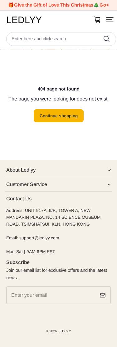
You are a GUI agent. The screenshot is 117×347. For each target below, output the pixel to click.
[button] (110, 19)
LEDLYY (64, 331)
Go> (104, 4)
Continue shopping (59, 115)
